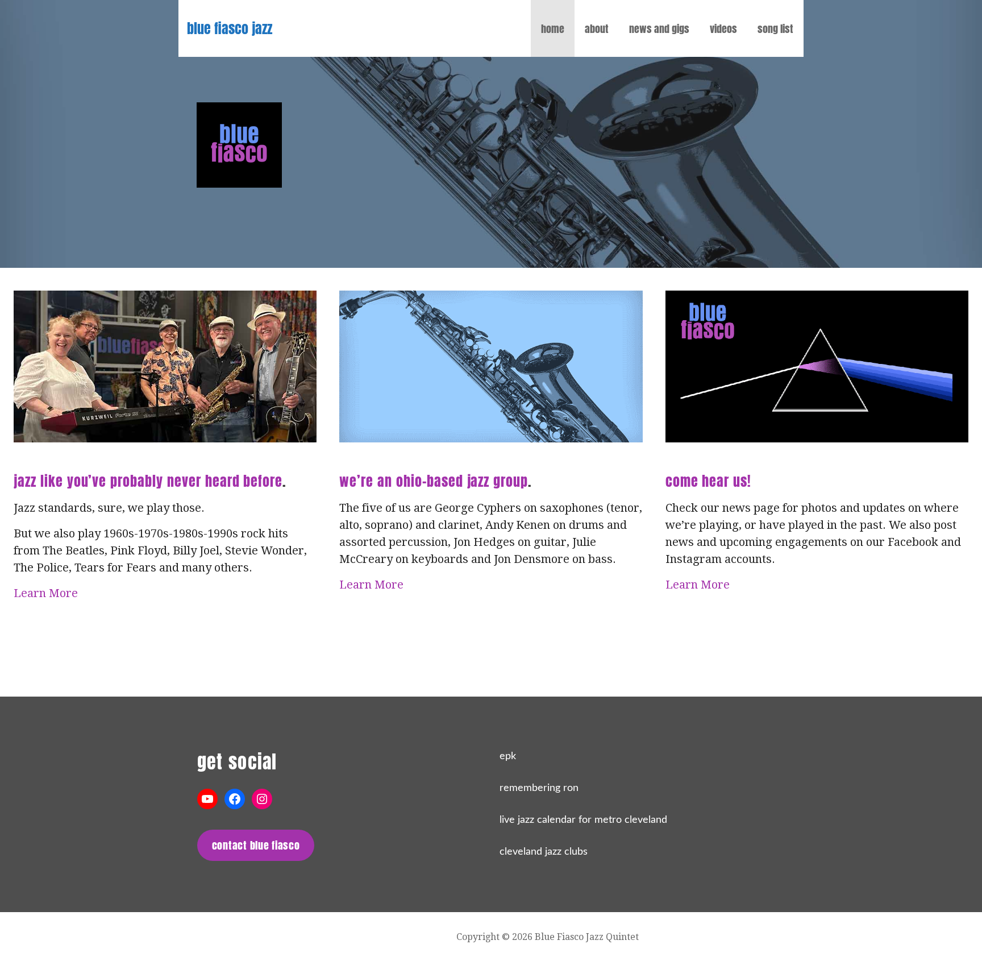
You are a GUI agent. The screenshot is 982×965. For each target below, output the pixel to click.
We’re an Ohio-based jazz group (433, 481)
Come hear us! (708, 481)
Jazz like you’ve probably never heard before (148, 481)
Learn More (46, 593)
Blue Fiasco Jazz (229, 28)
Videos (723, 28)
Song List (775, 28)
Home (552, 28)
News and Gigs (659, 28)
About (597, 28)
